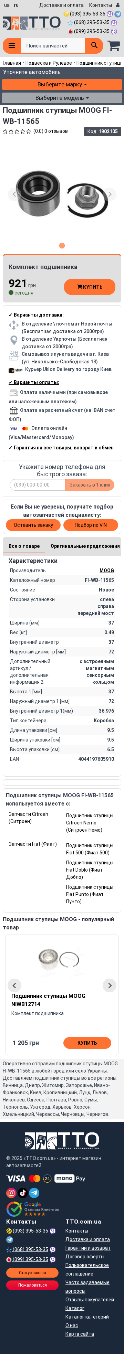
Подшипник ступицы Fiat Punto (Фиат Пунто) (89, 894)
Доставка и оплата (61, 5)
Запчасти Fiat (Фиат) (33, 844)
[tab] (62, 245)
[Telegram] (34, 1193)
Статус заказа (32, 1272)
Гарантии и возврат (88, 1248)
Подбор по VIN (91, 525)
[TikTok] (23, 1193)
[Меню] (11, 46)
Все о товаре (24, 546)
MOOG (107, 570)
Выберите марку (60, 84)
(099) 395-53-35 (91, 31)
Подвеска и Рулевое (48, 63)
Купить (92, 287)
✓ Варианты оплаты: (34, 382)
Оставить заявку (33, 525)
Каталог (74, 1308)
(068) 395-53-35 (91, 22)
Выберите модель (60, 97)
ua (7, 5)
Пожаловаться (32, 1285)
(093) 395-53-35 (87, 14)
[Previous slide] (14, 194)
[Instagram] (11, 1193)
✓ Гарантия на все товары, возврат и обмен (61, 447)
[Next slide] (109, 194)
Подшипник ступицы (100, 63)
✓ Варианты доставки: (36, 315)
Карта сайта (79, 1334)
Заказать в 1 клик (90, 485)
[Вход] (118, 5)
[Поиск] (94, 46)
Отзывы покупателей (89, 1299)
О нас (71, 1325)
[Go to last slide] (14, 985)
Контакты (100, 5)
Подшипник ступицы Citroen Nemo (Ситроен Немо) (89, 823)
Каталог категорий (87, 1317)
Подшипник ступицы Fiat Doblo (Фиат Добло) (89, 870)
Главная (12, 63)
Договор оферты (84, 1256)
